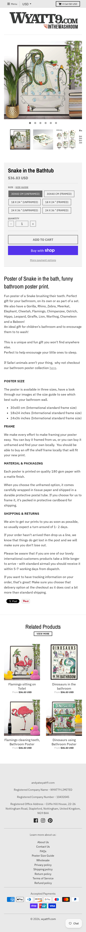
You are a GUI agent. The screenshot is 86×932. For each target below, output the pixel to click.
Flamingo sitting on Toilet (22, 686)
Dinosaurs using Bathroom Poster (64, 742)
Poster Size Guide (43, 855)
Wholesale (43, 860)
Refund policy (43, 883)
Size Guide (21, 187)
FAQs (43, 851)
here (53, 368)
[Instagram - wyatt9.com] (43, 820)
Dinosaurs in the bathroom (64, 686)
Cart (69, 3)
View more (43, 633)
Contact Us (43, 846)
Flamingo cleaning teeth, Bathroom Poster (22, 742)
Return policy (43, 874)
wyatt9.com (48, 919)
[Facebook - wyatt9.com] (35, 820)
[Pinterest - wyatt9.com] (50, 820)
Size (18, 187)
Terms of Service (43, 878)
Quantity (13, 218)
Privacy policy (43, 865)
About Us (43, 842)
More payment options (43, 260)
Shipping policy (43, 869)
